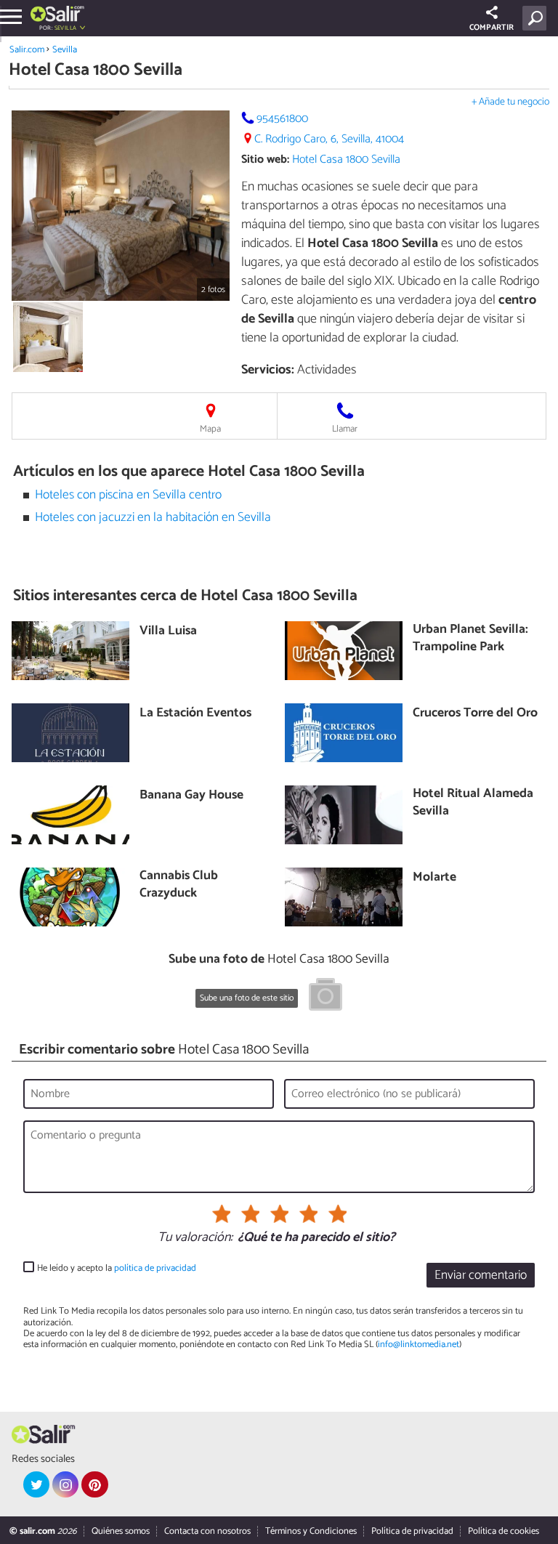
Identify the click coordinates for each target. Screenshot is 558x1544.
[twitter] (36, 1484)
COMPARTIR (491, 27)
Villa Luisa (168, 632)
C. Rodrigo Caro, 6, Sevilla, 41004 (329, 139)
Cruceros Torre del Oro (475, 714)
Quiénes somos (121, 1531)
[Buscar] (537, 18)
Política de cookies (503, 1531)
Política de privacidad (412, 1531)
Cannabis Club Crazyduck (179, 885)
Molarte (434, 878)
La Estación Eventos (195, 714)
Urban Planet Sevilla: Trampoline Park (470, 639)
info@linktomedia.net (418, 1344)
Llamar (344, 429)
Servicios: (267, 370)
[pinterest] (94, 1484)
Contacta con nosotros (207, 1531)
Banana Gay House (191, 796)
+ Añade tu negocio (510, 102)
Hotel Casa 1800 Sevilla (346, 159)
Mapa (210, 429)
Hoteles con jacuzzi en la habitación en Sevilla (153, 517)
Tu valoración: (195, 1238)
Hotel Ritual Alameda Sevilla (473, 803)
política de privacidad (155, 1268)
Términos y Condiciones (311, 1531)
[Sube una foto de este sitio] (325, 997)
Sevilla (64, 49)
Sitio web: (265, 159)
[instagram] (65, 1484)
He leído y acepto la (116, 1268)
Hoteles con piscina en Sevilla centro (128, 495)
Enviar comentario (480, 1275)
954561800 (282, 119)
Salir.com (26, 49)
